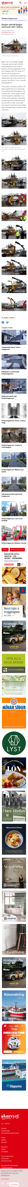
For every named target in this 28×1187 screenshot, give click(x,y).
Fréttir (5, 550)
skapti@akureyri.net (8, 32)
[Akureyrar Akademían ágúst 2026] (14, 10)
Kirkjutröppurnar (17, 550)
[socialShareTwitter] (7, 322)
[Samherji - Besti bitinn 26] (14, 839)
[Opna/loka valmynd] (25, 2)
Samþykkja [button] (14, 1184)
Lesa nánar (5, 1179)
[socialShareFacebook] (3, 322)
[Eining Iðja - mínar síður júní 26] (14, 713)
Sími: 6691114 (5, 1124)
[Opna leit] (20, 3)
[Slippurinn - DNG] (14, 1075)
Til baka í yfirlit (8, 318)
